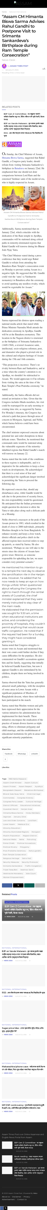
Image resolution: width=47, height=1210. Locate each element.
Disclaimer (16, 1197)
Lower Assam (9, 824)
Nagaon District (30, 836)
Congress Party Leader (13, 802)
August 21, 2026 (20, 1111)
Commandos (8, 798)
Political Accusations (26, 843)
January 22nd (20, 817)
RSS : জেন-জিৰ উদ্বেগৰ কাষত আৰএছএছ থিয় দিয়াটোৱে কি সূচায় (23, 992)
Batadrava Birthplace (33, 790)
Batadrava (19, 168)
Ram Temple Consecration (14, 855)
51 (32, 917)
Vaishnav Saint (26, 870)
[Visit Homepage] (23, 4)
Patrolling (31, 839)
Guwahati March (10, 809)
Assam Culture (31, 783)
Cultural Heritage (33, 802)
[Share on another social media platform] (40, 885)
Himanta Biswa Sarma (13, 157)
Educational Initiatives (30, 805)
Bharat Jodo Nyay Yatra (13, 794)
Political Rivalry (10, 847)
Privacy (27, 1197)
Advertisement (8, 1199)
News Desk (11, 917)
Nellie (21, 839)
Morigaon (36, 832)
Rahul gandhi (35, 851)
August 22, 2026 (23, 917)
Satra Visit (26, 858)
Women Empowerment (13, 877)
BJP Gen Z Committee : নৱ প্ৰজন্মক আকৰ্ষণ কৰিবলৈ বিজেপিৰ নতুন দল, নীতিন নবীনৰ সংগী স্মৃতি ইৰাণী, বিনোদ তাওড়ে (24, 117)
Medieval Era (23, 824)
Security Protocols (30, 862)
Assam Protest (9, 786)
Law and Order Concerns (14, 820)
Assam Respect (25, 786)
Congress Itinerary (25, 798)
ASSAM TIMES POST (19, 66)
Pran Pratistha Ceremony (14, 851)
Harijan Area (26, 809)
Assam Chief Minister (12, 783)
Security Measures (11, 862)
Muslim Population (11, 836)
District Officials (10, 805)
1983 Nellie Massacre (17, 779)
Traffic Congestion (33, 866)
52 (30, 1073)
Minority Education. (12, 828)
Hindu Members (33, 813)
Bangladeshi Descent (12, 790)
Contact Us (22, 1199)
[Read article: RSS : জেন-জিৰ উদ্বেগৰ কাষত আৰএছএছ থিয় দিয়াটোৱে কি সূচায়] (23, 975)
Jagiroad (7, 817)
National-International (17, 12)
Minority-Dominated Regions (16, 832)
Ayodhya (39, 786)
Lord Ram (32, 820)
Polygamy (24, 847)
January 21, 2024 (12, 70)
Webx (35, 1193)
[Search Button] (44, 4)
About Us (6, 1197)
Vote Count (31, 873)
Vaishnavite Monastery (13, 873)
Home (4, 12)
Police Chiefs (8, 843)
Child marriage (33, 794)
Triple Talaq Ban (10, 870)
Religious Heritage (11, 858)
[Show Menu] (3, 4)
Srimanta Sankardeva (12, 866)
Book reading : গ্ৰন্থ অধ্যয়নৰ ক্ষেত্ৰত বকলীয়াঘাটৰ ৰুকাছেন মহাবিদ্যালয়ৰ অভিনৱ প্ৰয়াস (28, 1157)
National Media (9, 839)
